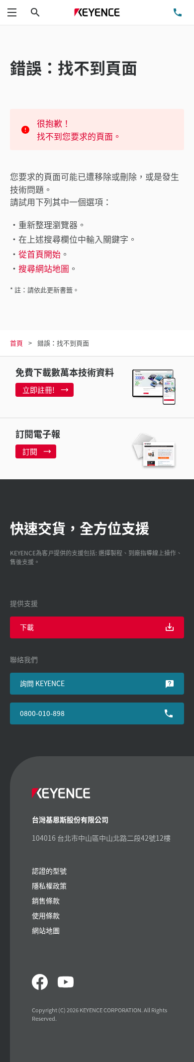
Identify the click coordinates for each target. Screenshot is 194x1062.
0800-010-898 (42, 713)
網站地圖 (46, 930)
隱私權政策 (49, 885)
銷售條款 (46, 900)
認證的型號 (49, 871)
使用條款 (46, 915)
